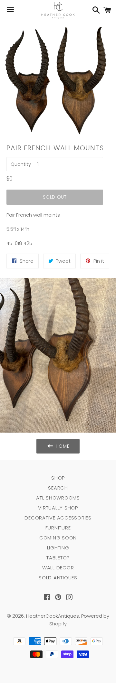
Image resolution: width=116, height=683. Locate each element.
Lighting (58, 547)
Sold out (55, 197)
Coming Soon (58, 537)
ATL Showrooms (58, 497)
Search (58, 487)
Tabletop (58, 557)
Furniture (58, 527)
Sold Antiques (58, 577)
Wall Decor (58, 567)
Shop (58, 477)
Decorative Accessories (58, 517)
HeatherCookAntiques (52, 616)
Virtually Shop (58, 507)
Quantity (21, 164)
